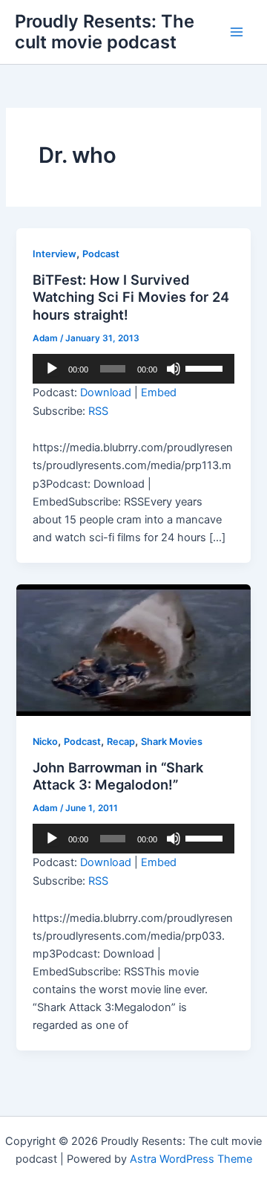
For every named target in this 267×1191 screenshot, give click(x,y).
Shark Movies (171, 741)
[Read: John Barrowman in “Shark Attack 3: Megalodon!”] (133, 649)
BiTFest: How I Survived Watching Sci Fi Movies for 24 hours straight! (131, 297)
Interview (54, 253)
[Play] (51, 368)
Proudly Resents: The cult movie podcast (104, 31)
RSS (98, 411)
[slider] (206, 367)
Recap (121, 741)
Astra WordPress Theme (191, 1159)
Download (105, 392)
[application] (133, 369)
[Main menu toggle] (236, 32)
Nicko (45, 741)
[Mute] (173, 368)
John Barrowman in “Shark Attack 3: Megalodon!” (118, 776)
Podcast (100, 253)
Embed (159, 392)
